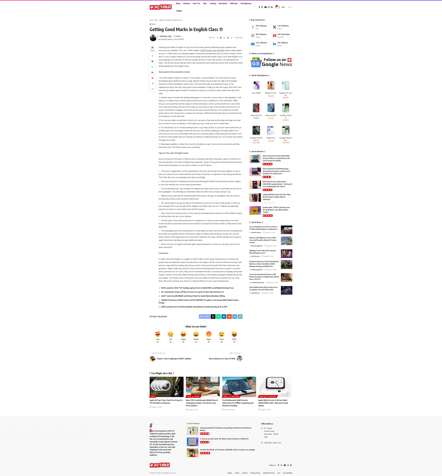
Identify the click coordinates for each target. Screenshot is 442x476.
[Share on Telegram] (152, 83)
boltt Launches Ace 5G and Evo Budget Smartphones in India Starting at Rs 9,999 (194, 307)
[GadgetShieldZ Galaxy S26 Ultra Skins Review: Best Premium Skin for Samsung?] (255, 197)
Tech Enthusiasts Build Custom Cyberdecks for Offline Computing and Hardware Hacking (237, 403)
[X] (262, 7)
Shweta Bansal (256, 232)
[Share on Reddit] (228, 38)
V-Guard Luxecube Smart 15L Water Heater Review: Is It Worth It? (224, 439)
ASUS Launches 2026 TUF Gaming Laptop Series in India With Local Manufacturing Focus (197, 288)
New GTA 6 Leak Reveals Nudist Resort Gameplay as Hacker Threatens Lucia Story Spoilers (202, 403)
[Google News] (260, 44)
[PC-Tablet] (161, 7)
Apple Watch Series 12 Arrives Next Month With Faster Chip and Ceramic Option (273, 403)
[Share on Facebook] (217, 38)
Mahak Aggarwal (256, 246)
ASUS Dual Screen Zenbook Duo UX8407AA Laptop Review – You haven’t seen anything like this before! (277, 184)
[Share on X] (220, 38)
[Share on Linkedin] (152, 72)
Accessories (271, 396)
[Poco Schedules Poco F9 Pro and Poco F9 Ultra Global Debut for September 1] (286, 230)
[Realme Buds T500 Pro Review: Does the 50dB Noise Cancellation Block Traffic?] (255, 210)
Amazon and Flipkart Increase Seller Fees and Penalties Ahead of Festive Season (262, 240)
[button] (279, 7)
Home (151, 20)
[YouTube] (265, 7)
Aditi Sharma (255, 256)
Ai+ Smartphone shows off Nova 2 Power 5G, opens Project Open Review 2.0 (192, 292)
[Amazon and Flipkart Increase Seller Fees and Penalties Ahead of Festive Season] (286, 240)
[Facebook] (259, 7)
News (156, 20)
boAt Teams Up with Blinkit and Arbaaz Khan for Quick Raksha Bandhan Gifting (193, 296)
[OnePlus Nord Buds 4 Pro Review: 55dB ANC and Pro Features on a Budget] (192, 453)
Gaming (197, 396)
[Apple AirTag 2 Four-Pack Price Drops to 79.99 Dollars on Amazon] (167, 387)
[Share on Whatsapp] (224, 38)
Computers (235, 396)
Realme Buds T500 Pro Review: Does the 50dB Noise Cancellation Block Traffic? (276, 209)
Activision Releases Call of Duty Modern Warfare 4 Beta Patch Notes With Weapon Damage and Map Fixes (264, 263)
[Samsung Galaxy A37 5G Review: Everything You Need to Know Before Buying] (192, 431)
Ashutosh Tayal (166, 36)
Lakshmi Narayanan (257, 282)
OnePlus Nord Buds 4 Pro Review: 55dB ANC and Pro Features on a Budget (227, 450)
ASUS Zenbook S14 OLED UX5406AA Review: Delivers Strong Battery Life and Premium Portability (276, 158)
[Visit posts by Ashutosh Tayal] (153, 37)
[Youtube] (281, 36)
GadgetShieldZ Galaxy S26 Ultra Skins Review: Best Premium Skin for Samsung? (277, 197)
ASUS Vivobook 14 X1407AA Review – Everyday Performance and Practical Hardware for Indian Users (276, 171)
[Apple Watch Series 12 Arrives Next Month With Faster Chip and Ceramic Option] (275, 387)
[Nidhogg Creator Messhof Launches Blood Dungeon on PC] (286, 253)
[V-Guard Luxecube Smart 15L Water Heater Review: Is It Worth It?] (192, 442)
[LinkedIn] (271, 7)
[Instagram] (268, 7)
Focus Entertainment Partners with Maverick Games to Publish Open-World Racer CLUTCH (264, 276)
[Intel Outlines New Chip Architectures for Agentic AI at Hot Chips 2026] (286, 290)
